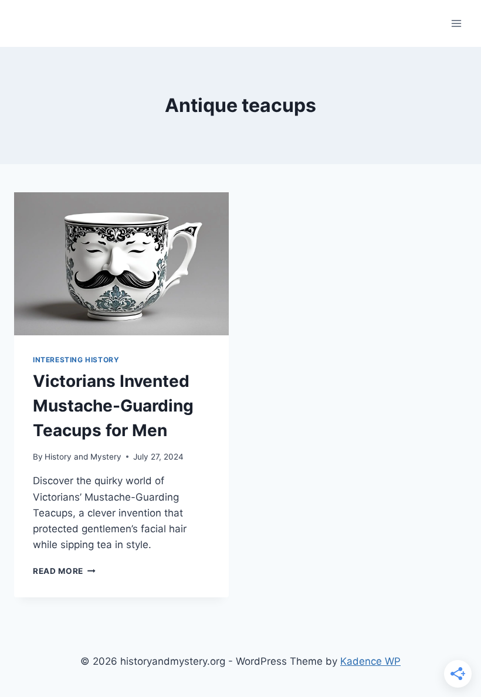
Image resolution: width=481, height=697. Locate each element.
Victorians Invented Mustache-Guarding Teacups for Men (113, 405)
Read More (64, 571)
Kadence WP (370, 661)
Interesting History (76, 359)
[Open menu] (456, 23)
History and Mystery (83, 456)
